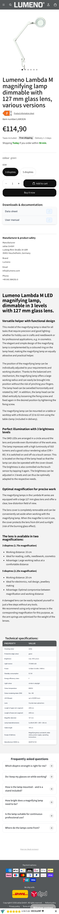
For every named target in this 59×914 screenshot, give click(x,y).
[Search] (10, 4)
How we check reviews (29, 849)
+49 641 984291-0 (10, 279)
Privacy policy (14, 906)
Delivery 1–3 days (43, 137)
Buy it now (29, 192)
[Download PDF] (49, 211)
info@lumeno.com (11, 270)
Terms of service (29, 906)
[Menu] (3, 4)
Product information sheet (24, 113)
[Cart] (55, 4)
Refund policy (50, 902)
